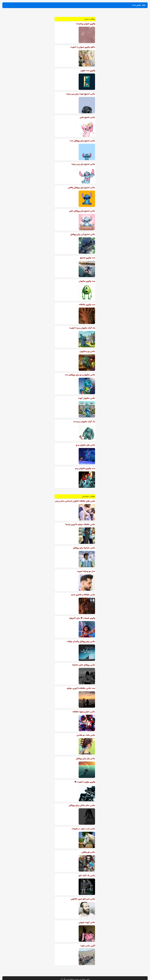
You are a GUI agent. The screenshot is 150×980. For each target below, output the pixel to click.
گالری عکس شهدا (87, 945)
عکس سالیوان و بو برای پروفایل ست (80, 374)
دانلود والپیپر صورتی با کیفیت (82, 47)
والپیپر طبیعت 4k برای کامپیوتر (82, 618)
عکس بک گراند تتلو (87, 875)
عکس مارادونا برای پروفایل (84, 547)
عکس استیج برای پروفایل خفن (82, 211)
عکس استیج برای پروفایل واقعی (81, 187)
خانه (143, 5)
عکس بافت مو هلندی (86, 735)
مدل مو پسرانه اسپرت (86, 571)
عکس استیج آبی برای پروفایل (82, 234)
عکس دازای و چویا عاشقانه (84, 711)
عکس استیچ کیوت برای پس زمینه (80, 93)
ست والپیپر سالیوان (87, 281)
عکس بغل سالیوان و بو (85, 445)
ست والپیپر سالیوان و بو (85, 468)
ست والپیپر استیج (87, 257)
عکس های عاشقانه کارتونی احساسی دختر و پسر (75, 501)
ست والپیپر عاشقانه (87, 304)
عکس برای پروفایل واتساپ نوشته (81, 641)
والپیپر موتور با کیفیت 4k (84, 782)
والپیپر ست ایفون (88, 70)
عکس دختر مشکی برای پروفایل (82, 805)
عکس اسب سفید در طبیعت (83, 828)
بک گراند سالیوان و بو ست (84, 421)
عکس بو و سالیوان (87, 351)
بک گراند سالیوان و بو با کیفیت (82, 328)
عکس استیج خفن (87, 117)
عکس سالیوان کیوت (86, 398)
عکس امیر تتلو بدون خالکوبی (83, 899)
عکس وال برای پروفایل (85, 758)
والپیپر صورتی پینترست (85, 23)
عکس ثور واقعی (88, 852)
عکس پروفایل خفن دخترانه (83, 664)
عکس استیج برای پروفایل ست (82, 140)
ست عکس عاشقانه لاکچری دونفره (81, 688)
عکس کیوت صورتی (87, 922)
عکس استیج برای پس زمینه (83, 164)
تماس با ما (136, 5)
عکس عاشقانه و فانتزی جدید (83, 594)
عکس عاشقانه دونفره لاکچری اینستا (80, 524)
